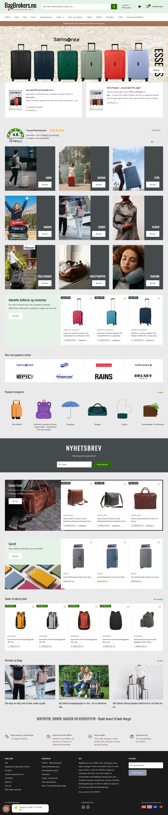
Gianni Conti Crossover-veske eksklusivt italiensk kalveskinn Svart (111, 519)
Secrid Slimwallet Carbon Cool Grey (145, 577)
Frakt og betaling (49, 782)
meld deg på (102, 464)
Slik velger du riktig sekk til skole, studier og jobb (25, 703)
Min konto (126, 7)
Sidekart (8, 782)
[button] (6, 809)
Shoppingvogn (46, 17)
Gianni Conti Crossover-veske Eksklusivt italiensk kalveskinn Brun (77, 519)
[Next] (162, 320)
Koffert (7, 17)
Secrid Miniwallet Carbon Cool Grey (77, 577)
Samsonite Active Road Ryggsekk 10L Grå (52, 640)
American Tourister (71, 330)
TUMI (120, 17)
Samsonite (11, 636)
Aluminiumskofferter (135, 17)
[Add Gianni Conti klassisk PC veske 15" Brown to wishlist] (159, 484)
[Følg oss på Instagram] (88, 807)
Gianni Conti (68, 515)
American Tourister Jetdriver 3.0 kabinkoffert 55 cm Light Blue (109, 334)
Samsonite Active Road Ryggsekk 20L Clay (84, 640)
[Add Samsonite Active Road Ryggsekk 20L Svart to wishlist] (128, 607)
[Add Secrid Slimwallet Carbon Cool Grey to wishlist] (159, 542)
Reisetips (110, 17)
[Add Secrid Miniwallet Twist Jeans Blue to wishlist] (125, 542)
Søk (6, 763)
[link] (84, 135)
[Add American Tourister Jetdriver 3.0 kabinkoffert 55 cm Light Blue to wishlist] (125, 298)
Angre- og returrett (49, 778)
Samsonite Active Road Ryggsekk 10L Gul (20, 640)
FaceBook (9, 778)
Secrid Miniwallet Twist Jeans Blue (111, 577)
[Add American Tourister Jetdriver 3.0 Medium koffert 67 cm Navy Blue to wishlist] (159, 298)
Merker (99, 17)
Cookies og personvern (14, 774)
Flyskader (46, 774)
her (36, 110)
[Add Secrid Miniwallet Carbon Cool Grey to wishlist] (91, 542)
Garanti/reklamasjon (50, 770)
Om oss (8, 786)
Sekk (17, 17)
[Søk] (114, 6)
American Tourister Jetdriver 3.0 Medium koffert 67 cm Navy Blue (144, 334)
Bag (24, 17)
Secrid (66, 574)
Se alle (160, 392)
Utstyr (58, 17)
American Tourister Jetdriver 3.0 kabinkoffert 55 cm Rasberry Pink (76, 334)
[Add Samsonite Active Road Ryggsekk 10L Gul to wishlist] (33, 607)
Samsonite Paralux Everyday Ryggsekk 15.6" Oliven (145, 640)
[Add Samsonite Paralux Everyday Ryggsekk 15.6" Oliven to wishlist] (159, 607)
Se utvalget (158, 599)
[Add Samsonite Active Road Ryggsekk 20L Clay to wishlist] (96, 607)
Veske (33, 17)
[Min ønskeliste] (140, 7)
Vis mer (15, 316)
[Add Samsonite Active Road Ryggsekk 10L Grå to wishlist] (64, 607)
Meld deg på (137, 772)
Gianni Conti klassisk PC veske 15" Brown (144, 519)
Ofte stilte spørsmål (13, 789)
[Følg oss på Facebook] (83, 807)
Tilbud (89, 17)
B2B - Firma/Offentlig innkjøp (54, 786)
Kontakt (8, 770)
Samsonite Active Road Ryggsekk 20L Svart (115, 640)
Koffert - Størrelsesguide (52, 763)
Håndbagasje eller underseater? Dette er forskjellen (84, 23)
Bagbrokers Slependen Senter (17, 766)
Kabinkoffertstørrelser (51, 766)
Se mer (15, 501)
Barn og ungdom (75, 17)
